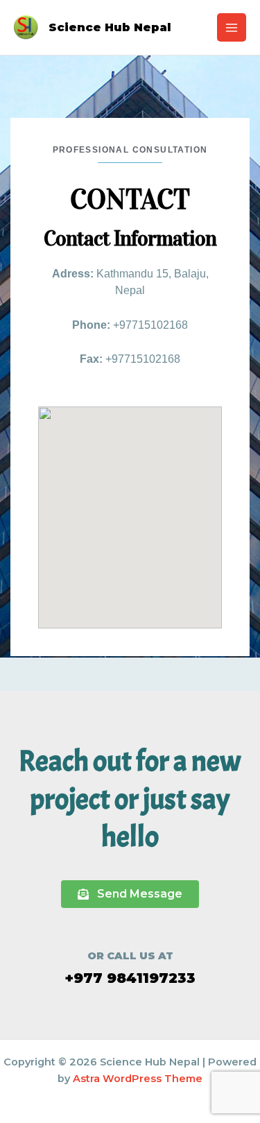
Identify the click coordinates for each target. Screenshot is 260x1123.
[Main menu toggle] (231, 27)
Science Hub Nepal (110, 27)
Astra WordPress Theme (137, 1078)
